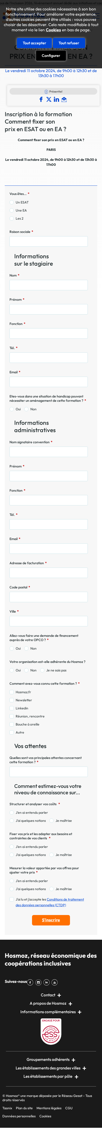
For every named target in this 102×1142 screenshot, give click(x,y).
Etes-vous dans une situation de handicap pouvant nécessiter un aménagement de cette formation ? (47, 398)
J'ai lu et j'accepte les (50, 902)
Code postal (19, 587)
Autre (20, 732)
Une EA (21, 210)
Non (33, 409)
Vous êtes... (19, 194)
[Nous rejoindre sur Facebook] (31, 982)
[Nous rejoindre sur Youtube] (55, 982)
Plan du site (24, 1108)
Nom (14, 275)
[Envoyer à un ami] (64, 99)
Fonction (17, 324)
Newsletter (24, 700)
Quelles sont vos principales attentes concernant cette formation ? (45, 760)
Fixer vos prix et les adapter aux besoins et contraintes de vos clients (40, 836)
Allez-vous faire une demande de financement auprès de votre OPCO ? (43, 637)
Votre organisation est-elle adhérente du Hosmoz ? (47, 662)
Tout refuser (69, 43)
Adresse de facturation (28, 563)
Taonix (7, 1108)
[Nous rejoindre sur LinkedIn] (47, 982)
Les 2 (19, 218)
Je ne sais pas (56, 670)
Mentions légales (49, 1108)
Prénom (16, 299)
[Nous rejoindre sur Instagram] (39, 982)
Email (14, 372)
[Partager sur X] (50, 99)
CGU (69, 1108)
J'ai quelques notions (31, 820)
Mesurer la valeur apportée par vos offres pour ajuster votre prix (44, 870)
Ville (14, 611)
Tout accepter (34, 43)
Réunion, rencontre (30, 716)
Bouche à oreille (27, 724)
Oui (18, 409)
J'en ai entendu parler (32, 812)
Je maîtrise (64, 820)
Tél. (13, 348)
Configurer (51, 55)
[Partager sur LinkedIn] (57, 99)
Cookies (53, 29)
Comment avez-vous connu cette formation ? (44, 683)
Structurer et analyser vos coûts (34, 804)
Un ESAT (22, 202)
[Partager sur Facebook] (42, 99)
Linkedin (22, 708)
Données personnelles (19, 1116)
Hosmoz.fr (23, 692)
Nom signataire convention (30, 442)
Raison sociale (21, 232)
